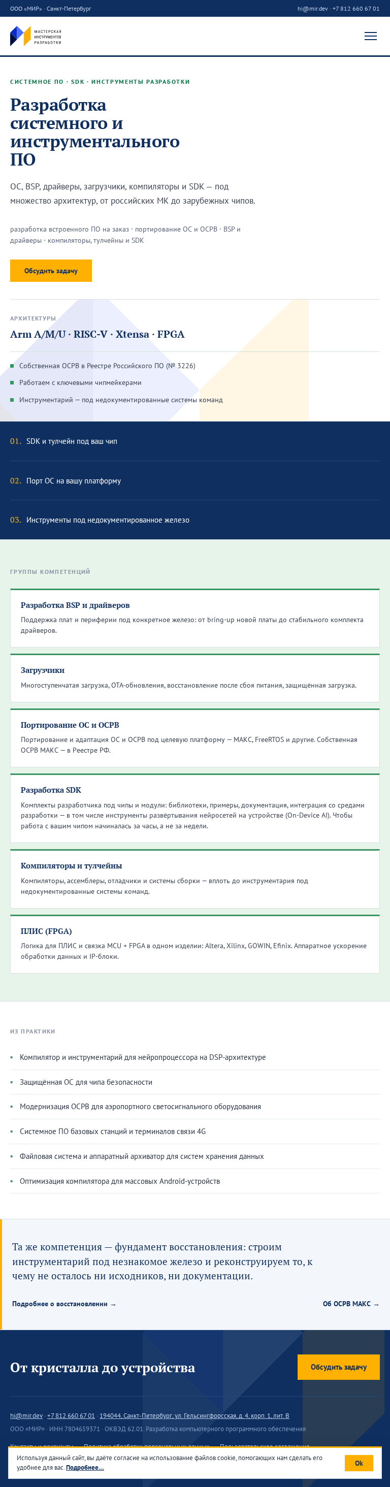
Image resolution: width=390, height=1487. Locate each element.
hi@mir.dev (313, 8)
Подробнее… (85, 1467)
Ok (359, 1463)
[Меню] (371, 36)
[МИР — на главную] (35, 36)
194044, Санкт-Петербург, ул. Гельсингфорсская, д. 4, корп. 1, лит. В (194, 1415)
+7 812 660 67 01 (356, 8)
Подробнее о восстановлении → (64, 1303)
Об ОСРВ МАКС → (351, 1303)
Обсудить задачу (51, 270)
